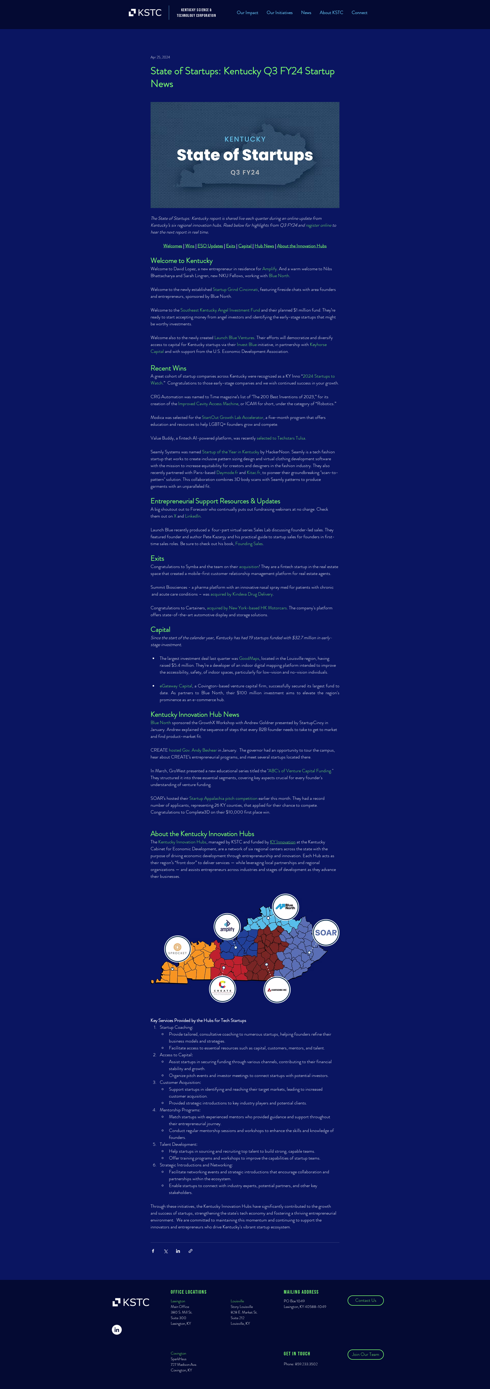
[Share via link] (190, 1251)
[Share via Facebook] (153, 1251)
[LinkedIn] (117, 1330)
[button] (279, 12)
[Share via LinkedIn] (178, 1251)
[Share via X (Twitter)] (165, 1251)
